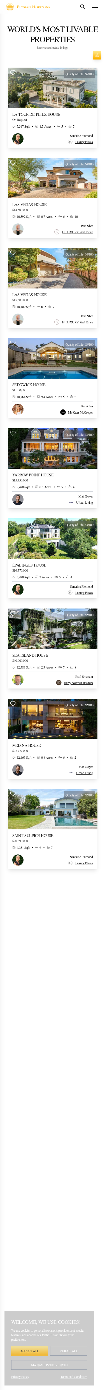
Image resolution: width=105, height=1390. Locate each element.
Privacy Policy (20, 1376)
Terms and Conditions (73, 1376)
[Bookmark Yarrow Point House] (13, 433)
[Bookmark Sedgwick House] (13, 343)
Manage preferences (49, 1365)
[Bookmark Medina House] (13, 704)
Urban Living (84, 502)
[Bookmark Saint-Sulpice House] (13, 794)
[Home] (30, 7)
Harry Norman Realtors (78, 682)
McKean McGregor (80, 412)
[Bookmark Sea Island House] (13, 614)
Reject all (69, 1351)
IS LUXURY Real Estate (77, 232)
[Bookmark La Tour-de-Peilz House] (13, 73)
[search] (82, 6)
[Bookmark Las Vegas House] (13, 163)
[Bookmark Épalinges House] (13, 523)
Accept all (29, 1351)
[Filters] (97, 55)
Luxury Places (84, 141)
